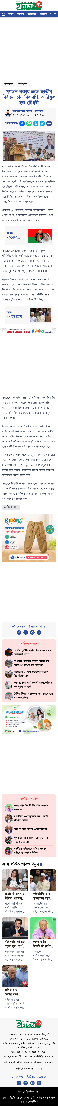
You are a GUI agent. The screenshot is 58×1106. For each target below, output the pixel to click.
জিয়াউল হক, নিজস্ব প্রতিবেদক (28, 111)
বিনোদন (43, 14)
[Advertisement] (29, 48)
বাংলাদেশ (23, 84)
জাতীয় (10, 14)
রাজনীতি (20, 14)
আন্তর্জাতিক (32, 14)
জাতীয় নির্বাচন (11, 507)
